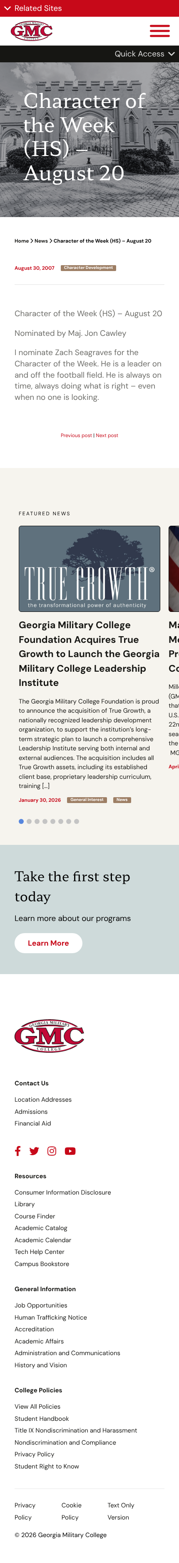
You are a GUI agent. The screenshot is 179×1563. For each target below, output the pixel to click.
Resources (31, 1176)
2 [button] (29, 821)
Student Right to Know (47, 1466)
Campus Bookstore (42, 1264)
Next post (107, 435)
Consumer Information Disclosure (63, 1192)
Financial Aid (33, 1123)
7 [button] (68, 821)
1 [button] (21, 821)
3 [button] (37, 821)
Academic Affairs (39, 1341)
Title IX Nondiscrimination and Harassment (76, 1430)
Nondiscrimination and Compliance (65, 1442)
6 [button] (60, 821)
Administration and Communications (67, 1353)
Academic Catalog (41, 1228)
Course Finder (35, 1216)
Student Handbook (42, 1418)
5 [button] (52, 821)
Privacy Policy (34, 1454)
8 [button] (76, 821)
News (41, 241)
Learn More (48, 943)
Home (22, 241)
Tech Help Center (40, 1252)
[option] (89, 664)
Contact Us (32, 1083)
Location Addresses (43, 1099)
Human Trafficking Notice (51, 1317)
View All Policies (37, 1406)
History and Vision (41, 1365)
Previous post (76, 435)
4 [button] (44, 821)
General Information (45, 1289)
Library (25, 1204)
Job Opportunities (41, 1305)
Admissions (31, 1111)
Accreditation (34, 1329)
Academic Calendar (43, 1240)
